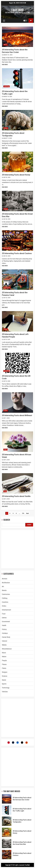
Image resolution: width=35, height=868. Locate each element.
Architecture (7, 287)
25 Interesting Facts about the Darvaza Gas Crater (17, 37)
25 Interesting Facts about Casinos (17, 240)
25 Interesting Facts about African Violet (17, 441)
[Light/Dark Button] (25, 21)
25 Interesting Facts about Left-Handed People (17, 321)
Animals (5, 128)
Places (4, 664)
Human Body (6, 637)
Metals (4, 645)
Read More (5, 64)
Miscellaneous (7, 248)
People (5, 329)
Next (27, 513)
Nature (5, 44)
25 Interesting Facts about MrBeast (17, 402)
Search (6, 519)
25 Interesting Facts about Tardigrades (17, 120)
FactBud (27, 865)
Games (4, 618)
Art (3, 586)
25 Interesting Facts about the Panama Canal (17, 279)
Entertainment (6, 610)
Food (5, 169)
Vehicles (5, 692)
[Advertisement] (17, 549)
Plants (5, 449)
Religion (4, 672)
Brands (4, 590)
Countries (5, 602)
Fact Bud (17, 10)
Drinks (4, 606)
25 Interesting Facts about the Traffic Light (17, 78)
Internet (4, 641)
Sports (4, 684)
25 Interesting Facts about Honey (17, 162)
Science (4, 676)
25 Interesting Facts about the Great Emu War (17, 201)
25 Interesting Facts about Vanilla (17, 483)
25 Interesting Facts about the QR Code (17, 363)
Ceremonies (6, 594)
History (5, 209)
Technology (6, 86)
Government (6, 621)
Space (4, 680)
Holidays (5, 633)
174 (23, 513)
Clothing (4, 598)
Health (4, 625)
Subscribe (30, 20)
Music (4, 653)
